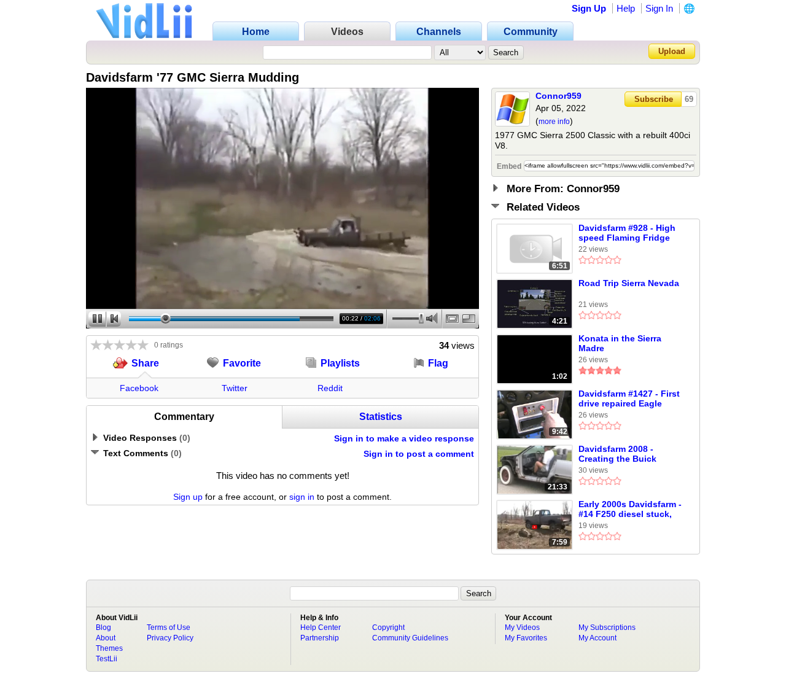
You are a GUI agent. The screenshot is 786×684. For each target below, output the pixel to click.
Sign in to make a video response (404, 438)
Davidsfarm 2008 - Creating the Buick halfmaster (617, 454)
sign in (301, 497)
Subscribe (653, 99)
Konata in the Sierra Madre (619, 343)
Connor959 (558, 96)
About (105, 638)
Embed (509, 166)
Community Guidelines (410, 638)
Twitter (234, 388)
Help (626, 8)
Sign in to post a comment (419, 454)
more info (554, 121)
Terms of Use (168, 627)
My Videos (522, 627)
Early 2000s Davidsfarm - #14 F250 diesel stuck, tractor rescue (630, 509)
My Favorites (526, 638)
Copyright (388, 627)
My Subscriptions (607, 627)
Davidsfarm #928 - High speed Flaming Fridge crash (626, 233)
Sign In (659, 8)
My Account (597, 638)
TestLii (106, 659)
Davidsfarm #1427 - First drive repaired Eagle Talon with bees (629, 399)
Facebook (139, 388)
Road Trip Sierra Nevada (628, 283)
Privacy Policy (170, 638)
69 (689, 99)
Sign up (188, 497)
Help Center (320, 627)
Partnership (319, 638)
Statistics (380, 416)
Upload (671, 51)
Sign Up (589, 8)
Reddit (330, 388)
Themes (109, 648)
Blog (103, 627)
